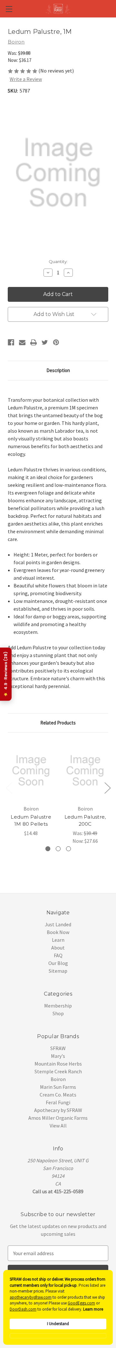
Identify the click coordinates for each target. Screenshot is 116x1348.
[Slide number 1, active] (47, 848)
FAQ (58, 955)
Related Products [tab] (58, 723)
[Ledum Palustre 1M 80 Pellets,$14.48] (31, 770)
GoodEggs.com (81, 1303)
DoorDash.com (23, 1309)
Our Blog (58, 963)
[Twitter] (45, 342)
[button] (58, 1335)
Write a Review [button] (26, 79)
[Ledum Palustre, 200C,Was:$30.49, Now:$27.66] (85, 770)
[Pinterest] (56, 342)
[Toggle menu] (9, 9)
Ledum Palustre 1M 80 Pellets (31, 820)
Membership (58, 1005)
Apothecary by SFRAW (58, 1110)
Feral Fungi (58, 1102)
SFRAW (58, 1048)
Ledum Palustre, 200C (85, 820)
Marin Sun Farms (58, 1087)
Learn (58, 940)
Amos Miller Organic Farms (58, 1118)
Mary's (58, 1056)
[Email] (22, 342)
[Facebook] (11, 342)
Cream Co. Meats (58, 1094)
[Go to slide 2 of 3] (107, 788)
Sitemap (58, 971)
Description (58, 370)
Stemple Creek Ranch (58, 1071)
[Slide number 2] (58, 848)
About (58, 947)
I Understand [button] (58, 1323)
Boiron (58, 1079)
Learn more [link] (93, 1309)
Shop (58, 1013)
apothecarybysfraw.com (31, 1297)
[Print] (33, 342)
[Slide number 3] (68, 848)
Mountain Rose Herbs (58, 1063)
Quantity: (58, 261)
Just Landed (58, 924)
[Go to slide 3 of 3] (8, 788)
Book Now (58, 932)
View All (58, 1125)
